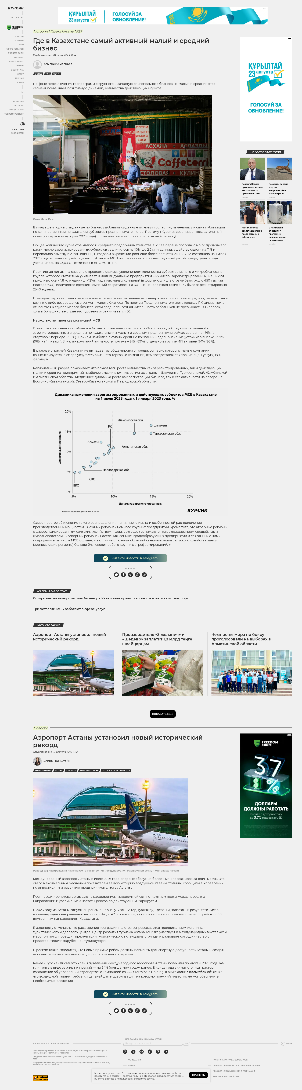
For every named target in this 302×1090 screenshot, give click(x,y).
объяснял (214, 972)
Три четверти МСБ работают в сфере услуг (69, 609)
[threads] (158, 1052)
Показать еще (162, 714)
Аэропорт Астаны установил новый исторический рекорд (69, 636)
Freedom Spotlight (14, 114)
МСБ (47, 74)
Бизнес (38, 74)
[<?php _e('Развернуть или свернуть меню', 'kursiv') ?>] (22, 124)
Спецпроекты (16, 110)
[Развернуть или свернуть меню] (22, 92)
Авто (21, 45)
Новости (19, 36)
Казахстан (18, 129)
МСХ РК (56, 74)
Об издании (134, 1060)
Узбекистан (17, 133)
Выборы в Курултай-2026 (226, 1077)
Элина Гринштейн (57, 761)
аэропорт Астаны (89, 771)
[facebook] (166, 1052)
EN (17, 17)
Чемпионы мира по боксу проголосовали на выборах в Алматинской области (241, 639)
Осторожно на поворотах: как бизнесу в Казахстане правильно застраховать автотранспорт (110, 598)
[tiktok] (150, 1052)
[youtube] (141, 1052)
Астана (59, 771)
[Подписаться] (186, 1043)
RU (12, 17)
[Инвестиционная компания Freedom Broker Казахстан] (15, 27)
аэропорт (71, 771)
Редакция (18, 101)
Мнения (19, 78)
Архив (20, 82)
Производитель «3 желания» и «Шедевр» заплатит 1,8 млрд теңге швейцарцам (157, 639)
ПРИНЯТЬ (198, 1075)
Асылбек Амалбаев (58, 64)
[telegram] (133, 1052)
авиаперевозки (43, 771)
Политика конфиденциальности (230, 1060)
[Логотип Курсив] (16, 8)
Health (20, 66)
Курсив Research (15, 49)
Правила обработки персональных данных (236, 1066)
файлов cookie (145, 1078)
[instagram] (125, 1052)
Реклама (19, 105)
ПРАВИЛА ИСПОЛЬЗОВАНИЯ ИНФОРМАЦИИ (234, 1071)
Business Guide (16, 53)
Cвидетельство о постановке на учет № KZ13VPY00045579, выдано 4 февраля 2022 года (71, 1058)
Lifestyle (19, 57)
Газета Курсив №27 (66, 31)
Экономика (17, 70)
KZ (22, 17)
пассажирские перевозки (116, 771)
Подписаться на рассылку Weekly (143, 1039)
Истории (19, 40)
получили (176, 963)
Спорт (20, 74)
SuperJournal (16, 61)
